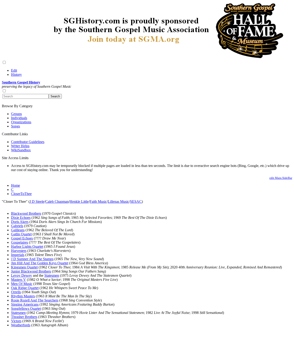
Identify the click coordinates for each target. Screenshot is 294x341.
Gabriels (17, 226)
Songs (15, 126)
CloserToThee (21, 194)
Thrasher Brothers (24, 317)
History (16, 74)
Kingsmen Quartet (24, 267)
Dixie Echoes (21, 218)
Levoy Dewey (21, 275)
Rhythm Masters (23, 296)
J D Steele (37, 201)
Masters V (18, 280)
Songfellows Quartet (26, 308)
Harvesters (18, 251)
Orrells (16, 292)
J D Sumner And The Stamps (32, 259)
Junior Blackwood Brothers (31, 271)
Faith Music (98, 201)
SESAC (136, 201)
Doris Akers (19, 222)
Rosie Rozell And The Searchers (34, 300)
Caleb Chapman (57, 201)
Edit (14, 70)
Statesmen (51, 275)
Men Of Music (21, 284)
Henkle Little (79, 201)
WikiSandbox (21, 150)
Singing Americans (25, 304)
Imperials (17, 255)
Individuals (19, 118)
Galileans (18, 230)
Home (15, 185)
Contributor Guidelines (27, 142)
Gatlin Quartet (21, 234)
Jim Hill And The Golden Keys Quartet (39, 263)
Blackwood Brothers (26, 213)
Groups (16, 114)
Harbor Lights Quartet (27, 246)
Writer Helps (20, 146)
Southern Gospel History (21, 82)
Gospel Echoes (22, 238)
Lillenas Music (118, 201)
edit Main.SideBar (280, 178)
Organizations (21, 122)
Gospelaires (19, 242)
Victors (16, 321)
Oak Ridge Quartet (25, 288)
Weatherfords (20, 325)
